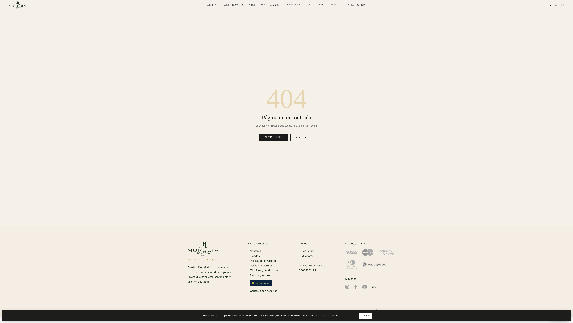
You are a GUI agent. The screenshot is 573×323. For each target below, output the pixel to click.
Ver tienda (302, 137)
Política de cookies (261, 265)
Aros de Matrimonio (264, 5)
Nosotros (255, 251)
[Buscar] (549, 5)
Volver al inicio (274, 137)
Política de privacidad (263, 260)
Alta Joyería (357, 5)
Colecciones (315, 4)
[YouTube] (364, 287)
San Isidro (308, 251)
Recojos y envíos (260, 275)
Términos (380, 310)
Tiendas (255, 256)
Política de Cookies (334, 315)
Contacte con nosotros (263, 290)
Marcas (336, 4)
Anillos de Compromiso (225, 5)
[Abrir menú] (543, 5)
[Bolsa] (562, 4)
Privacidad (366, 310)
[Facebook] (355, 287)
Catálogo (292, 4)
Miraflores (308, 256)
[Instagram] (347, 287)
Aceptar (365, 315)
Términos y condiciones (264, 270)
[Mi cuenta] (556, 4)
